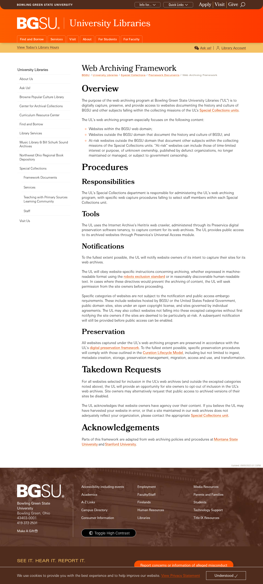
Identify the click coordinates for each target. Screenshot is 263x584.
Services (57, 39)
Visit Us (25, 221)
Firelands (144, 502)
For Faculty (131, 39)
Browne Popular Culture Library (42, 97)
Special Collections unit (209, 415)
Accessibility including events (102, 487)
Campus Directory (94, 510)
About (87, 39)
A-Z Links (88, 502)
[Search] (243, 4)
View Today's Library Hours (38, 47)
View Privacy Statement (180, 575)
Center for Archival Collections (41, 106)
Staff (27, 211)
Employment (146, 487)
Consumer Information (97, 518)
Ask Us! (25, 88)
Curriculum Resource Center (39, 115)
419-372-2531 (27, 523)
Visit (220, 5)
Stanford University (120, 444)
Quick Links (176, 4)
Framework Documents (164, 75)
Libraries (143, 518)
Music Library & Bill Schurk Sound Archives (44, 144)
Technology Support (208, 510)
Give (233, 5)
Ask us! (205, 48)
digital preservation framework (114, 348)
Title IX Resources (206, 518)
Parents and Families (209, 495)
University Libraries (105, 75)
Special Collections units (219, 110)
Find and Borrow (32, 39)
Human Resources (150, 510)
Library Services (31, 133)
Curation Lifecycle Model (163, 352)
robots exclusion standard (144, 276)
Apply (205, 5)
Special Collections (133, 75)
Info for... (145, 4)
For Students (107, 39)
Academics (89, 495)
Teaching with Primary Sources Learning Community (45, 199)
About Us (26, 79)
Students (200, 502)
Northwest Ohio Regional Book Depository (41, 157)
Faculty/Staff (146, 495)
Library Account (233, 48)
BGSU (86, 75)
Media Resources (206, 487)
